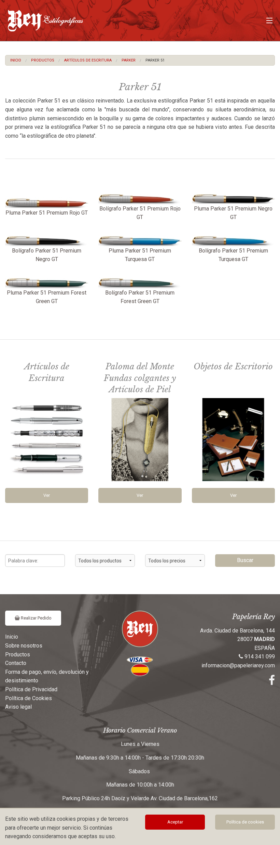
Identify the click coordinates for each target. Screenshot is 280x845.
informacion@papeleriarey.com (238, 665)
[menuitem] (15, 60)
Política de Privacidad (31, 689)
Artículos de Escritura (88, 60)
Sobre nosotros (23, 645)
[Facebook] (272, 682)
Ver (46, 495)
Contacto (15, 663)
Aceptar (175, 821)
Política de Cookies (28, 698)
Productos (42, 60)
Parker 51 (155, 60)
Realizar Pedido (36, 618)
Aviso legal (18, 707)
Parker (129, 60)
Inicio (15, 60)
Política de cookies (245, 821)
